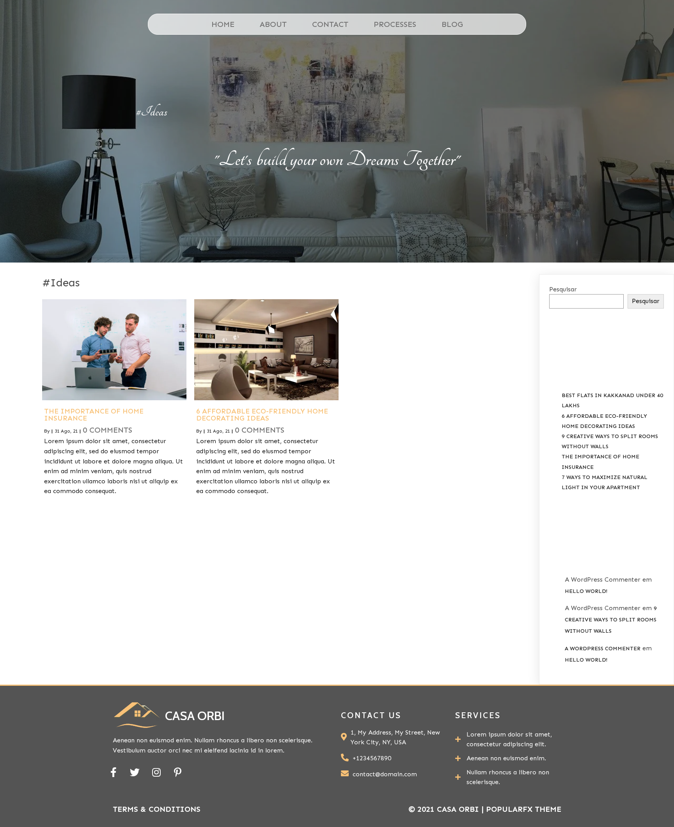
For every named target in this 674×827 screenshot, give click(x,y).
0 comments (107, 430)
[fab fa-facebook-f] (113, 772)
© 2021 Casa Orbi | (447, 809)
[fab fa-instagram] (156, 772)
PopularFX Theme (523, 809)
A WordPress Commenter (602, 648)
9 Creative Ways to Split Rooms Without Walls (611, 619)
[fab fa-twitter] (135, 772)
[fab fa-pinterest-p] (177, 772)
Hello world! (586, 591)
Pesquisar (563, 289)
